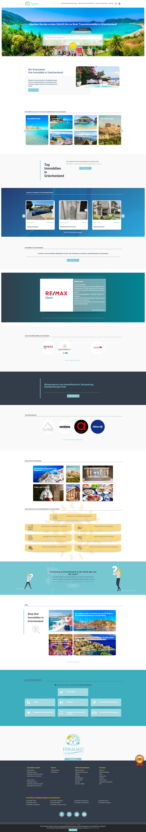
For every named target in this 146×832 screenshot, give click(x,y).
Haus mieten (30, 780)
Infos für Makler (80, 784)
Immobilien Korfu (103, 800)
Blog (100, 774)
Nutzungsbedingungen (105, 782)
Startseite (56, 3)
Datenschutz (103, 780)
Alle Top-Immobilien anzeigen (73, 232)
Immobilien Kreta (31, 800)
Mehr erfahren (33, 90)
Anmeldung (54, 772)
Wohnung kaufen (32, 772)
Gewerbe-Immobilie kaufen (35, 774)
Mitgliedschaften (104, 772)
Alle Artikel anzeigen (72, 662)
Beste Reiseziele (101, 3)
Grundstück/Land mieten (34, 786)
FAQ (100, 784)
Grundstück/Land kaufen (34, 776)
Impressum (102, 776)
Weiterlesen (85, 168)
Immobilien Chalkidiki (56, 800)
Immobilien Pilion (31, 802)
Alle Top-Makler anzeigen (73, 360)
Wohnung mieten (32, 782)
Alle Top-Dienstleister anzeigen (72, 439)
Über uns (101, 770)
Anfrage (77, 776)
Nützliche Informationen (86, 3)
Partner (111, 3)
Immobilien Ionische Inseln (58, 804)
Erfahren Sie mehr (94, 828)
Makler (77, 774)
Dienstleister (79, 780)
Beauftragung (79, 778)
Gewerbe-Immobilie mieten (35, 784)
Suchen (73, 45)
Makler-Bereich (79, 770)
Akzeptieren (73, 830)
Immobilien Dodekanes (33, 804)
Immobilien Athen (55, 802)
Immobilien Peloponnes (81, 800)
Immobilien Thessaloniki (81, 802)
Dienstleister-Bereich (81, 772)
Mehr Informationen (98, 310)
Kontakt (101, 778)
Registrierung (55, 770)
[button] (119, 3)
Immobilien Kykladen (104, 802)
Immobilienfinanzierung (69, 3)
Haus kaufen (30, 770)
